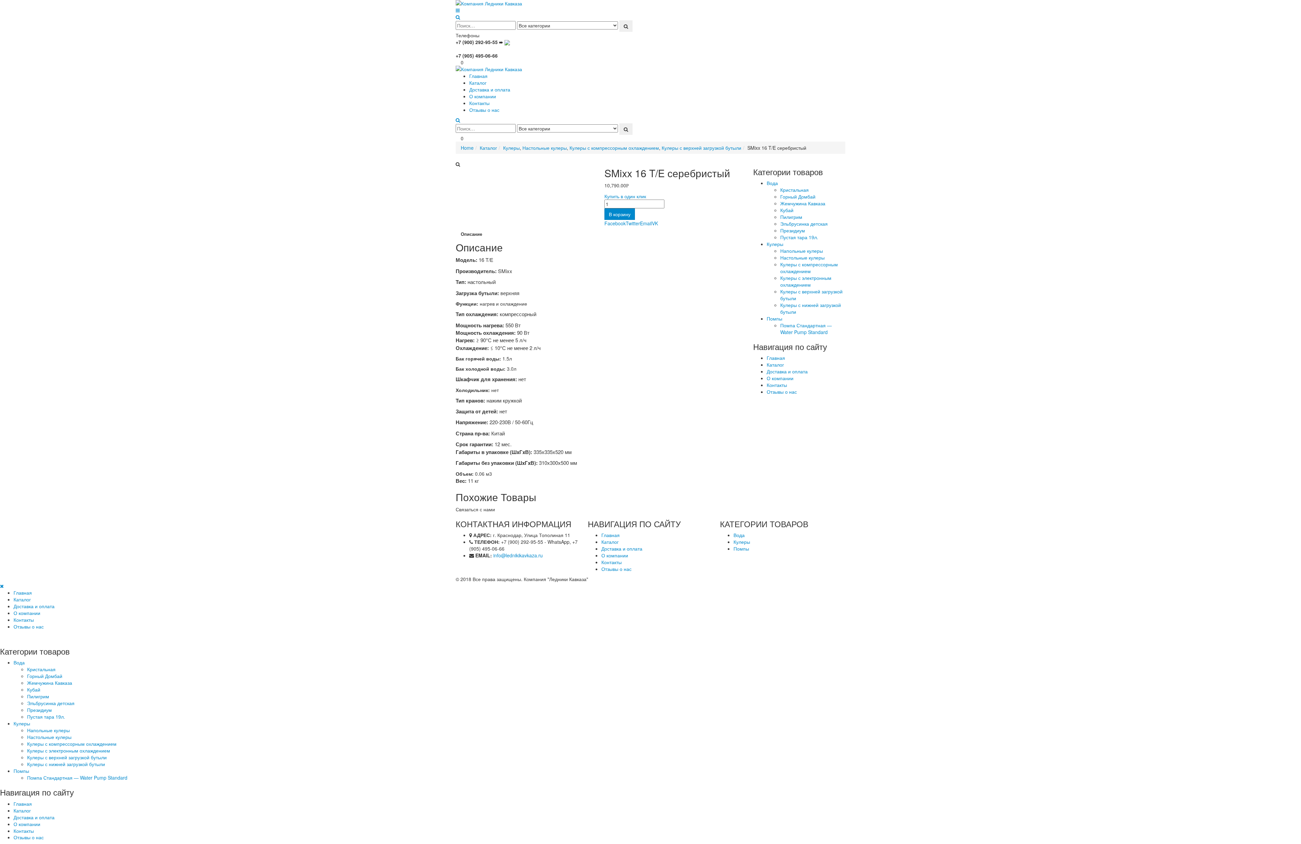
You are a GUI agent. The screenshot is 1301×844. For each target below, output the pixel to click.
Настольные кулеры (802, 257)
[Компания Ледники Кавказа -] (498, 3)
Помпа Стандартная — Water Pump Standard (806, 328)
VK (655, 223)
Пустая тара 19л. (799, 237)
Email (646, 223)
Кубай (786, 210)
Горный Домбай (797, 196)
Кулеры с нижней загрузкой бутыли (810, 308)
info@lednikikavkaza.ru (518, 555)
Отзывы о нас (484, 109)
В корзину (620, 214)
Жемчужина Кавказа (802, 203)
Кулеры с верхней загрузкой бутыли (811, 295)
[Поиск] (626, 26)
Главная (478, 76)
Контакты (479, 103)
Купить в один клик (625, 196)
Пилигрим (791, 216)
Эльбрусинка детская (804, 223)
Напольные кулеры (801, 250)
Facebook (615, 223)
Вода (772, 183)
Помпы (774, 318)
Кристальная (794, 189)
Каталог (478, 82)
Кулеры (775, 244)
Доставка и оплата (489, 89)
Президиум (792, 230)
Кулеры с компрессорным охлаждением (809, 267)
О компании (482, 96)
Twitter (633, 223)
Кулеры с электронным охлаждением (805, 281)
